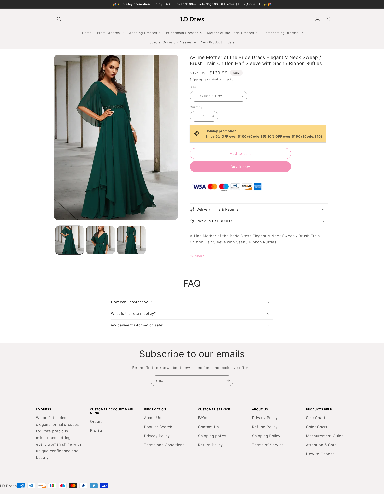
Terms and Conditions (164, 445)
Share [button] (199, 256)
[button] (110, 33)
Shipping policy (212, 436)
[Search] (59, 19)
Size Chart (316, 417)
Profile (96, 430)
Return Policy (210, 445)
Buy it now (240, 166)
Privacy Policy (157, 436)
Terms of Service (268, 445)
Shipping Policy (266, 436)
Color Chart (317, 427)
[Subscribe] (228, 380)
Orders (96, 421)
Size (193, 87)
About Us (152, 417)
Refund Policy (265, 427)
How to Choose (320, 454)
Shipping (196, 79)
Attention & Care (321, 445)
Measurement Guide (325, 436)
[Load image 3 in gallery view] (131, 240)
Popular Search (158, 427)
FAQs (202, 417)
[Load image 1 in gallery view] (69, 240)
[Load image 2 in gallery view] (100, 240)
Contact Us (208, 427)
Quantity (196, 107)
